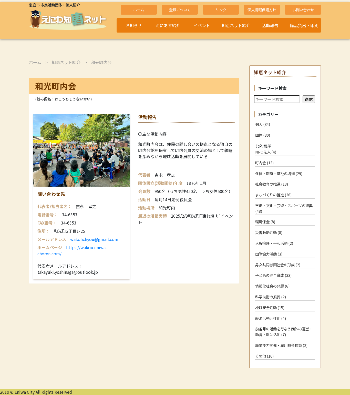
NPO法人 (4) (265, 152)
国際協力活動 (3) (268, 254)
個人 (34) (262, 124)
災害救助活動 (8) (268, 232)
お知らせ (134, 25)
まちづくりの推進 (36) (273, 194)
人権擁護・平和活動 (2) (274, 243)
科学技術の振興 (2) (270, 296)
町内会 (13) (264, 162)
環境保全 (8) (265, 221)
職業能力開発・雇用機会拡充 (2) (281, 345)
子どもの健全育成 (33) (273, 275)
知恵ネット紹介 (236, 25)
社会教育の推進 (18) (271, 184)
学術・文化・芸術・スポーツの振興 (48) (284, 208)
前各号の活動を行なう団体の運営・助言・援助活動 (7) (284, 331)
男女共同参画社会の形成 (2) (277, 264)
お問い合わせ (303, 9)
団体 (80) (262, 135)
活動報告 (270, 25)
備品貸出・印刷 (304, 25)
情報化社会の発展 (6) (272, 286)
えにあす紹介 (168, 25)
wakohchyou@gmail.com (94, 239)
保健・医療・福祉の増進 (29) (278, 173)
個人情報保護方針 (262, 9)
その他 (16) (264, 356)
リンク (220, 9)
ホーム (138, 9)
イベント (202, 25)
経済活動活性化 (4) (270, 318)
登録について (180, 9)
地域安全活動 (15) (269, 307)
